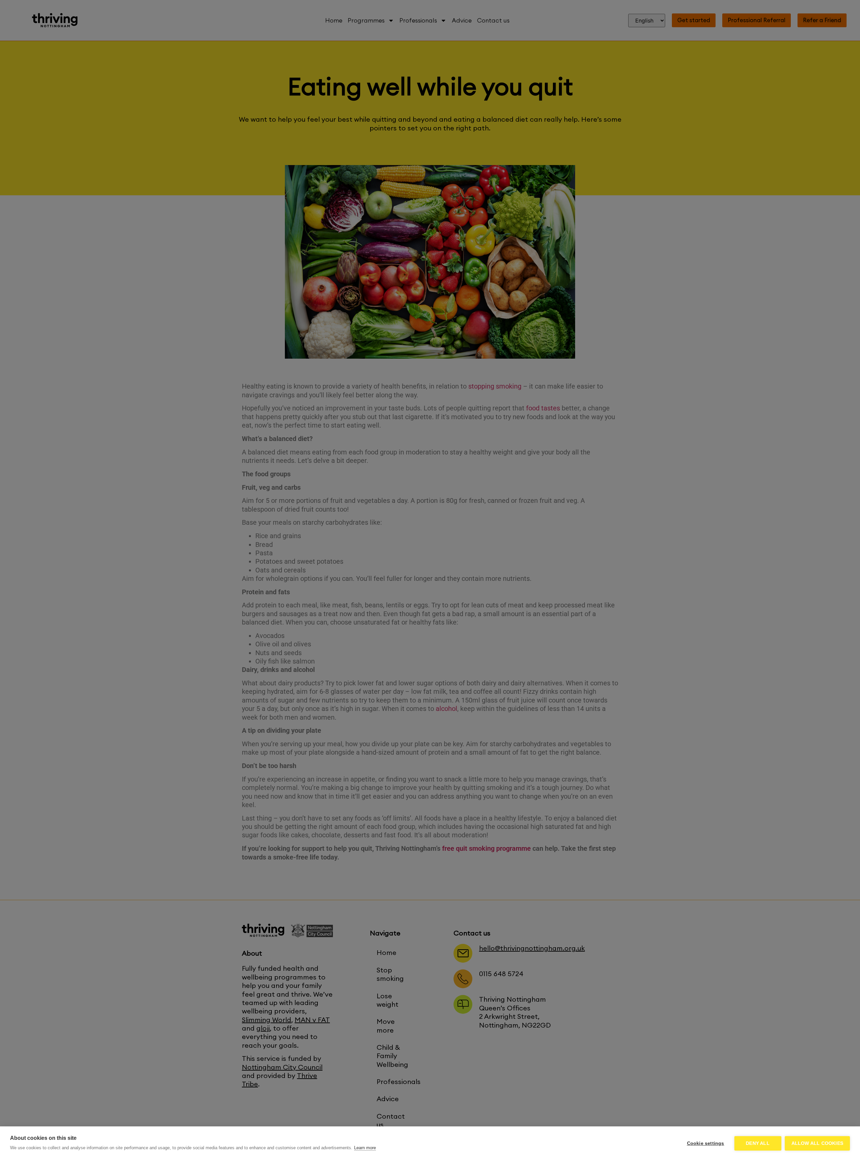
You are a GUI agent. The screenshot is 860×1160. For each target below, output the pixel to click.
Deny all (758, 1143)
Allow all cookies (817, 1143)
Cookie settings (705, 1143)
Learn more (365, 1147)
